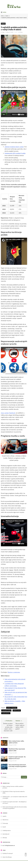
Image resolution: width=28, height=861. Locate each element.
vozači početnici (6, 713)
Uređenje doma (7, 830)
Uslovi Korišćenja (7, 857)
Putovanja (5, 823)
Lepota (4, 816)
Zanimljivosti (6, 834)
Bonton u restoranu (14, 672)
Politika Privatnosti (8, 853)
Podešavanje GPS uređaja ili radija (15, 153)
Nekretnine (5, 819)
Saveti (3, 23)
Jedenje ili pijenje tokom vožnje (14, 147)
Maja (3, 32)
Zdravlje (5, 837)
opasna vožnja (16, 710)
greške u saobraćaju (11, 707)
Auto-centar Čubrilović (8, 413)
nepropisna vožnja (6, 710)
